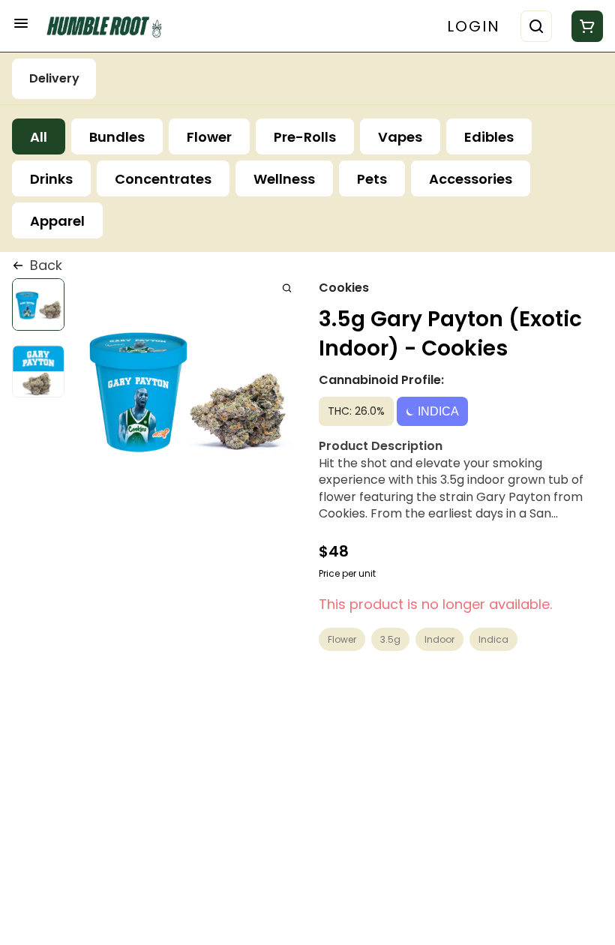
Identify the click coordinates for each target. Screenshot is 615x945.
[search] (287, 287)
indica (493, 639)
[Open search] (536, 26)
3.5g (390, 639)
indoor (439, 639)
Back (46, 265)
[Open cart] (584, 26)
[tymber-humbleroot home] (109, 26)
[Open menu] (21, 23)
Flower (342, 639)
